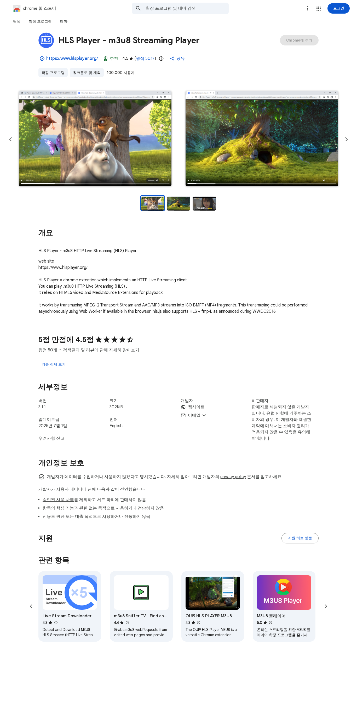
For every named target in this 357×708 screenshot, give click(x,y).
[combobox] (187, 8)
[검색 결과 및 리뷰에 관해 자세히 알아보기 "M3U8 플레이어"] (270, 622)
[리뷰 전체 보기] (53, 364)
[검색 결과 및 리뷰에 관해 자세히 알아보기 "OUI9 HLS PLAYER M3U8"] (198, 622)
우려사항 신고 (51, 438)
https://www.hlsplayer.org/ (72, 58)
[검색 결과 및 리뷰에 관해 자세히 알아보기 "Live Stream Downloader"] (55, 622)
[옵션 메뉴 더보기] (307, 8)
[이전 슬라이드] (10, 139)
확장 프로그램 (53, 72)
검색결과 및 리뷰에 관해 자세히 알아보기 (101, 350)
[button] (318, 8)
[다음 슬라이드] (346, 139)
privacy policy (233, 476)
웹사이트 (196, 407)
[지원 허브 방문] (300, 538)
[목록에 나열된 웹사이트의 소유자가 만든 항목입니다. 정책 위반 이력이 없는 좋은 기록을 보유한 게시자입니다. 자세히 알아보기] (42, 58)
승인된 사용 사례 (58, 499)
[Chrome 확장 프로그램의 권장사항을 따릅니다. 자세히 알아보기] (105, 58)
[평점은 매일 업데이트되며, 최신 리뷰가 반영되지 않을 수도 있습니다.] (161, 58)
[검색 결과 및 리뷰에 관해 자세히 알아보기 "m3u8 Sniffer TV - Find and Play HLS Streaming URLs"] (127, 622)
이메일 (194, 415)
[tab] (17, 21)
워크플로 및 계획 (87, 72)
